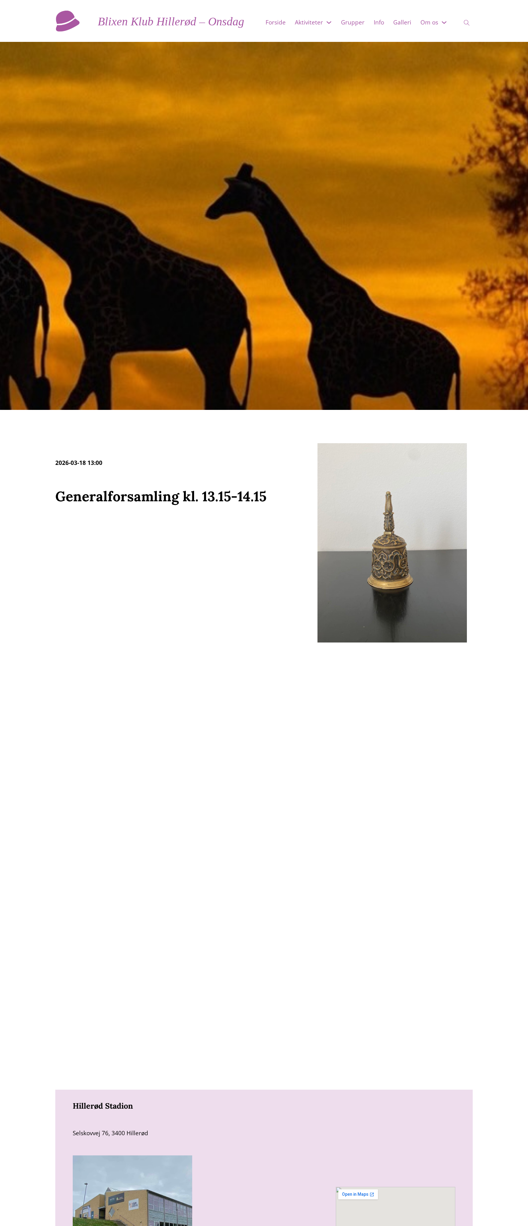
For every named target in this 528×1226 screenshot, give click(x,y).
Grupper (353, 22)
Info (379, 22)
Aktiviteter (309, 22)
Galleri (402, 22)
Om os (429, 22)
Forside (276, 22)
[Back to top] (512, 1213)
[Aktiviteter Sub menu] (329, 22)
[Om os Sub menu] (444, 22)
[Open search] (463, 21)
